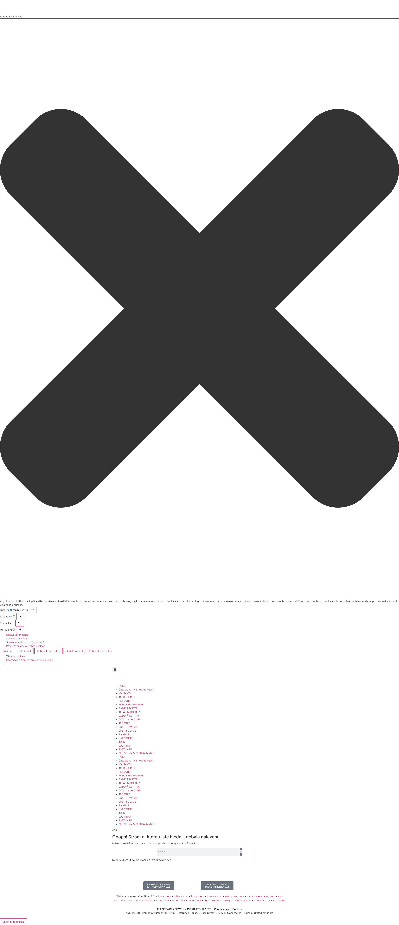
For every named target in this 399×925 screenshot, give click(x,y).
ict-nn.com (164, 896)
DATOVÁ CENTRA (128, 715)
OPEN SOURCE (127, 730)
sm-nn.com (178, 900)
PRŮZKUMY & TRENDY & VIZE (136, 753)
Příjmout (7, 651)
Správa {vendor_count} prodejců (25, 642)
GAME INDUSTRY (128, 708)
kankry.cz (228, 900)
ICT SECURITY (127, 697)
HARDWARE (125, 738)
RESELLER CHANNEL (131, 704)
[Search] (241, 852)
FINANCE (123, 734)
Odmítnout (25, 651)
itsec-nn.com (214, 896)
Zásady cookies (15, 656)
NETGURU (124, 700)
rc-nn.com (132, 900)
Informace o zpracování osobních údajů (29, 660)
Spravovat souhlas (13, 921)
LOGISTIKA (124, 745)
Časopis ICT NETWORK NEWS (136, 689)
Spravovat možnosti (18, 634)
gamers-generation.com (261, 896)
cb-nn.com (162, 900)
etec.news (279, 900)
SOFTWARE (125, 749)
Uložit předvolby (76, 651)
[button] (199, 308)
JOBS (121, 741)
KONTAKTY (125, 693)
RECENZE (124, 723)
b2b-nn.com (181, 896)
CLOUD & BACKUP (129, 719)
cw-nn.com (194, 900)
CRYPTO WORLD (128, 726)
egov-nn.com (211, 900)
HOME (122, 685)
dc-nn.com (147, 900)
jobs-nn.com (244, 900)
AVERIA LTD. (194, 909)
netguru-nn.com (234, 896)
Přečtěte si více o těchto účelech (25, 646)
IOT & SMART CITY (129, 712)
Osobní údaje (222, 909)
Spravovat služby (16, 638)
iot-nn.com (197, 896)
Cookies (237, 909)
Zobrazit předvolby (48, 651)
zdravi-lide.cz (262, 900)
